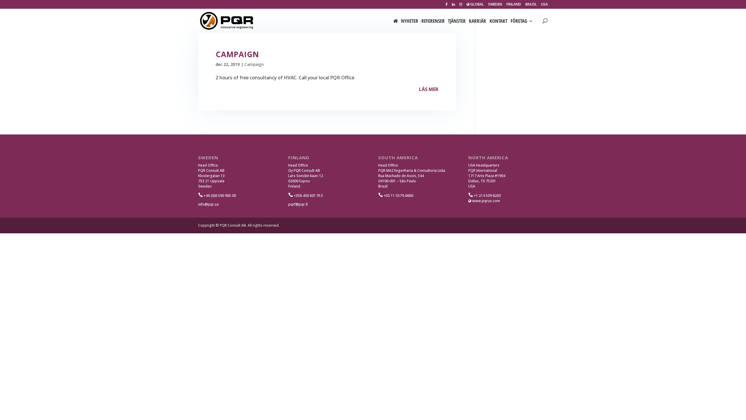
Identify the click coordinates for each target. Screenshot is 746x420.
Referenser (433, 21)
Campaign (254, 64)
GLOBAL (476, 5)
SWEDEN (495, 5)
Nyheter (409, 21)
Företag (519, 21)
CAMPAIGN (237, 54)
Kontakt (498, 21)
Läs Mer (428, 89)
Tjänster (457, 21)
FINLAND (513, 5)
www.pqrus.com (485, 200)
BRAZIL (531, 5)
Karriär (477, 21)
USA (544, 5)
